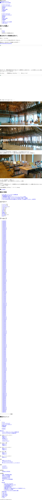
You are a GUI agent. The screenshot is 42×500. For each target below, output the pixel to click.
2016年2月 (4, 314)
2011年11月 (4, 369)
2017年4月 (4, 298)
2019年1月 (4, 278)
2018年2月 (4, 289)
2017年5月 (4, 297)
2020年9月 (4, 260)
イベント (4, 204)
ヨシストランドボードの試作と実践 (11, 490)
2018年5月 (4, 286)
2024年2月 (4, 238)
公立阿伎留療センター (8, 485)
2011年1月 (4, 379)
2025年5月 (4, 230)
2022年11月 (4, 251)
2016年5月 (4, 311)
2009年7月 (4, 399)
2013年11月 (4, 345)
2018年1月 (4, 290)
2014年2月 (4, 342)
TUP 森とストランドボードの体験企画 (10, 194)
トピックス (4, 205)
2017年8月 (4, 293)
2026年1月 (4, 226)
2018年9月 (4, 282)
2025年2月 (4, 232)
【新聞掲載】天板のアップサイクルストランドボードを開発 (14, 196)
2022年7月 (4, 255)
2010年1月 (4, 392)
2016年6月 (4, 310)
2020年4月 (4, 264)
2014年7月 (4, 336)
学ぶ (3, 211)
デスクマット (4, 468)
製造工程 (2, 430)
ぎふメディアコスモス (8, 483)
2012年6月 (4, 363)
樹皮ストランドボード (6, 460)
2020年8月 (4, 261)
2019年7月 (4, 275)
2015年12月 (4, 317)
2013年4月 (4, 354)
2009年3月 (4, 403)
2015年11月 (4, 318)
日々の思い (3, 189)
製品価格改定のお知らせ (7, 195)
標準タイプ (4, 436)
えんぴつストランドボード (7, 461)
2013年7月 (4, 350)
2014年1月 (4, 343)
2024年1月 (4, 239)
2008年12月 (4, 407)
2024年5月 (4, 237)
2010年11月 (4, 381)
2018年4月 (4, 288)
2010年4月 (4, 388)
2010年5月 (4, 387)
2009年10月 (4, 395)
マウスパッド (4, 467)
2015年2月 (4, 328)
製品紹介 (4, 428)
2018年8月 (4, 283)
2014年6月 (4, 337)
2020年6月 (4, 263)
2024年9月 (4, 234)
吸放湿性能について (6, 478)
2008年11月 (4, 408)
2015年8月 (4, 321)
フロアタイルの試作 (6, 476)
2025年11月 (4, 229)
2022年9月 (4, 253)
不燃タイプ (4, 437)
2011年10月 (4, 370)
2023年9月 (4, 244)
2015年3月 (4, 327)
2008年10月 (4, 409)
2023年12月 (4, 240)
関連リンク (4, 496)
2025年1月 (4, 233)
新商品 (3, 212)
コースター (4, 465)
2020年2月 (4, 267)
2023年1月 (4, 249)
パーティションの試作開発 (7, 479)
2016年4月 (4, 312)
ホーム (3, 30)
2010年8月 (4, 384)
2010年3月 (4, 389)
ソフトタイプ (4, 439)
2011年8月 (4, 372)
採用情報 (4, 10)
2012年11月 (4, 359)
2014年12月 (4, 330)
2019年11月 (4, 270)
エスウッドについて (6, 4)
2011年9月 (4, 371)
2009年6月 (4, 400)
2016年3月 (4, 313)
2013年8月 (4, 349)
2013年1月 (4, 357)
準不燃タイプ (4, 438)
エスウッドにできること (7, 5)
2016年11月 (4, 304)
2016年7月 (4, 308)
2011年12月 (4, 367)
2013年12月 (4, 344)
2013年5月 (4, 352)
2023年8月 (4, 245)
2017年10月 (4, 292)
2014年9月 (4, 334)
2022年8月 (4, 254)
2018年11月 (4, 281)
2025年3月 (4, 231)
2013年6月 (4, 351)
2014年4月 (4, 340)
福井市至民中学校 (7, 487)
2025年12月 (4, 227)
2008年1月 (4, 411)
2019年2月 (4, 277)
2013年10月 (4, 347)
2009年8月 (4, 398)
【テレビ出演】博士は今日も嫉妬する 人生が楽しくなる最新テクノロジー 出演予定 (19, 199)
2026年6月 (4, 222)
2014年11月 (4, 332)
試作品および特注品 (6, 471)
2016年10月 (4, 305)
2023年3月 (4, 247)
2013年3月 (4, 355)
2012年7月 (4, 362)
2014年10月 (4, 333)
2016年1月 (4, 315)
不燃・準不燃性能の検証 (7, 474)
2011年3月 (4, 377)
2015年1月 (4, 329)
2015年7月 (4, 322)
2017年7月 (4, 295)
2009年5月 (4, 401)
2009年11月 (4, 394)
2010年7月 (4, 385)
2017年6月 (4, 296)
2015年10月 (4, 319)
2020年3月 (4, 266)
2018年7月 (4, 284)
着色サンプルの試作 (6, 475)
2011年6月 (4, 374)
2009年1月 (4, 406)
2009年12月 (4, 393)
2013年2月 (4, 356)
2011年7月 (4, 373)
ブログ (3, 11)
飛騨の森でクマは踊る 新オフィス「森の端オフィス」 (15, 488)
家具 (3, 480)
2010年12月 (4, 380)
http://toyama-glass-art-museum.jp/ (6, 43)
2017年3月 (4, 299)
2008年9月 (4, 410)
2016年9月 (4, 306)
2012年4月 (4, 364)
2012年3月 (4, 365)
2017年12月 (4, 291)
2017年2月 (4, 300)
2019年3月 (4, 276)
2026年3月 (4, 224)
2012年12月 (4, 358)
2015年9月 (4, 320)
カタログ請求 (4, 495)
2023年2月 (4, 248)
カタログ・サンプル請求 (6, 2)
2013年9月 (4, 348)
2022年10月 (4, 252)
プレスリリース (5, 206)
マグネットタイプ (5, 440)
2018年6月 (4, 285)
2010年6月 (4, 386)
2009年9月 (4, 396)
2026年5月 (4, 223)
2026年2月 (4, 225)
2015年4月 (4, 326)
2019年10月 (4, 271)
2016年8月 (4, 307)
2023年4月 (4, 246)
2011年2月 (4, 378)
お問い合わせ (4, 22)
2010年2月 (4, 391)
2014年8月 (4, 335)
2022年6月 (4, 256)
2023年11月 (4, 241)
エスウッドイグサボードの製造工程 (9, 433)
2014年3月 (4, 341)
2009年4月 (4, 402)
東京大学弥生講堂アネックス (10, 484)
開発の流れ (4, 425)
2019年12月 (4, 269)
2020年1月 (4, 268)
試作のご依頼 (4, 9)
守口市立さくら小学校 (8, 489)
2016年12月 (4, 303)
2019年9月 (4, 273)
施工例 (3, 8)
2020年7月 (4, 262)
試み (3, 215)
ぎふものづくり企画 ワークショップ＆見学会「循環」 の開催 (15, 198)
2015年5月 (4, 325)
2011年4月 (4, 376)
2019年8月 (4, 274)
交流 (3, 210)
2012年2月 (4, 366)
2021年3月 (4, 259)
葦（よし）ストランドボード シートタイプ (11, 462)
